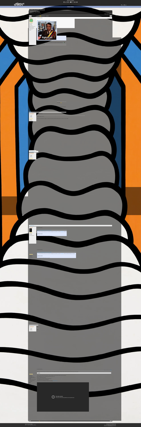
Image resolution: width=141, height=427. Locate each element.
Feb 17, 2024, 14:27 (107, 305)
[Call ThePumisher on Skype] (29, 125)
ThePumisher (32, 113)
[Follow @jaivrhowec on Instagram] (29, 223)
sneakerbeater (32, 88)
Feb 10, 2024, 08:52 (107, 48)
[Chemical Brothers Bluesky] (74, 2)
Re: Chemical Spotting (39, 47)
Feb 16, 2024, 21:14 (107, 154)
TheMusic (62, 231)
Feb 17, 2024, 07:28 (107, 228)
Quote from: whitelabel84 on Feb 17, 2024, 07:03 (44, 230)
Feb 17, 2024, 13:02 (107, 277)
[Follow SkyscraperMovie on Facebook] (29, 76)
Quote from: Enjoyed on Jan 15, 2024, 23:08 (43, 20)
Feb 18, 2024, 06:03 (107, 354)
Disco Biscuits (45, 83)
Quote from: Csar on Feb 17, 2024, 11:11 (42, 283)
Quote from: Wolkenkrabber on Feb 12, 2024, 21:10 (44, 124)
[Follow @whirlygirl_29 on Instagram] (29, 110)
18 (40, 420)
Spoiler (39, 78)
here (72, 66)
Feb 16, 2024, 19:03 (107, 141)
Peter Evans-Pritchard (110, 425)
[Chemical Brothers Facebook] (76, 2)
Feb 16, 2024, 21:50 (107, 183)
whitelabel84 (32, 210)
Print (111, 420)
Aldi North (66, 131)
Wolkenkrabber (32, 62)
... (34, 420)
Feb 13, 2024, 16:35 (107, 100)
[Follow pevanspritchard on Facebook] (29, 206)
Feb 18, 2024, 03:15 (107, 343)
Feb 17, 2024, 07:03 (107, 211)
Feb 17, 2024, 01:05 (107, 196)
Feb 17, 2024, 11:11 (107, 250)
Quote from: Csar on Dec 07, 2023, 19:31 (42, 163)
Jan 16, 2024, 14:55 (107, 18)
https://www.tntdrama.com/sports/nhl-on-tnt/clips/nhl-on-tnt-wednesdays (47, 52)
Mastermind (45, 66)
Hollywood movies (55, 380)
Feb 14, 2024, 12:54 (107, 114)
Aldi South (61, 131)
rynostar (31, 227)
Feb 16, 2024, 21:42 (107, 170)
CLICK (62, 129)
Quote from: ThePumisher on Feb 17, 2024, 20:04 (44, 356)
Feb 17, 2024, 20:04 (107, 327)
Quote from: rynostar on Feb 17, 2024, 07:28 (43, 269)
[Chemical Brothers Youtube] (64, 2)
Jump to (104, 418)
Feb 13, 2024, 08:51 (107, 89)
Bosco (31, 47)
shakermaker (32, 342)
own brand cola (72, 82)
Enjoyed (31, 195)
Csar (30, 249)
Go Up (30, 420)
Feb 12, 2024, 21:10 (107, 63)
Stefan (31, 140)
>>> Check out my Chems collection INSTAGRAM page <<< (44, 224)
